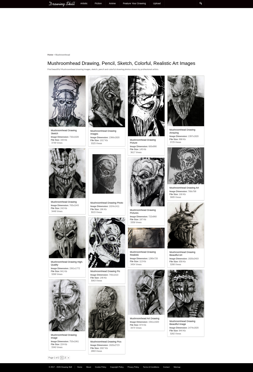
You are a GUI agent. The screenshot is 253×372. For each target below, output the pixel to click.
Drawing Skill (66, 367)
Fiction (98, 3)
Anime (112, 3)
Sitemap (177, 367)
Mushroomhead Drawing (64, 202)
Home (79, 367)
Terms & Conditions (151, 367)
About (88, 367)
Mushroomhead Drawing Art (184, 187)
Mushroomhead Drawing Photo (106, 202)
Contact (166, 367)
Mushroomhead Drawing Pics (105, 341)
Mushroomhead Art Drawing (144, 318)
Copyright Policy (117, 367)
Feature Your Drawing (134, 3)
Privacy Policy (133, 367)
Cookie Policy (100, 367)
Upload (157, 3)
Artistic (83, 3)
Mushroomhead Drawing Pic (105, 271)
